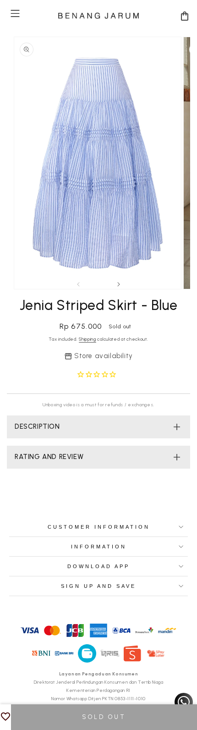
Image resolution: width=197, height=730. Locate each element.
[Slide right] (119, 284)
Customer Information (99, 527)
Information (98, 546)
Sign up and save (98, 586)
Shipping (87, 339)
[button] (15, 13)
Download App (98, 566)
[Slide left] (78, 284)
